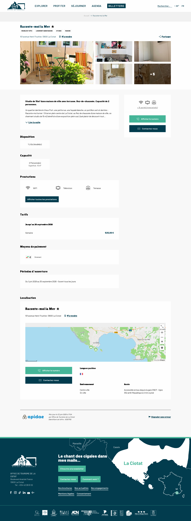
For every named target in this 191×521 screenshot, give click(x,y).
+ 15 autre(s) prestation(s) (147, 107)
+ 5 (152, 74)
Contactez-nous (68, 479)
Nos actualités (81, 488)
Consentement (84, 493)
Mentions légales (66, 493)
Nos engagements (99, 488)
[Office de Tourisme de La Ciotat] (16, 6)
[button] (164, 5)
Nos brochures (65, 488)
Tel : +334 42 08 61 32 (24, 485)
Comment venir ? (90, 479)
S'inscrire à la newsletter (72, 468)
